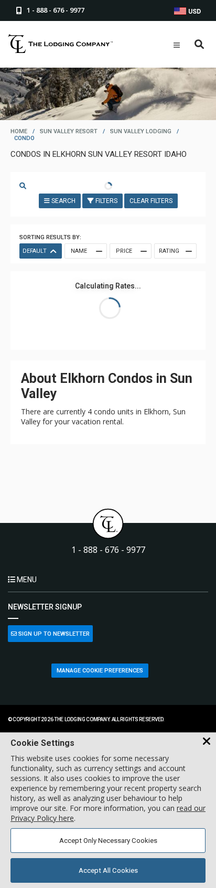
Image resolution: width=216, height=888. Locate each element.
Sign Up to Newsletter (53, 633)
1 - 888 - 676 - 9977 (108, 549)
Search (62, 201)
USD (194, 11)
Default (35, 251)
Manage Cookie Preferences (100, 670)
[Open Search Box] (199, 45)
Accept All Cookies (108, 870)
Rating (169, 251)
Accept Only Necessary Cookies (108, 840)
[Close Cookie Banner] (206, 741)
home (18, 131)
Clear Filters (150, 201)
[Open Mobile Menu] (177, 45)
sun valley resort (69, 131)
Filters (105, 201)
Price (124, 251)
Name (79, 251)
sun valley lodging (140, 131)
